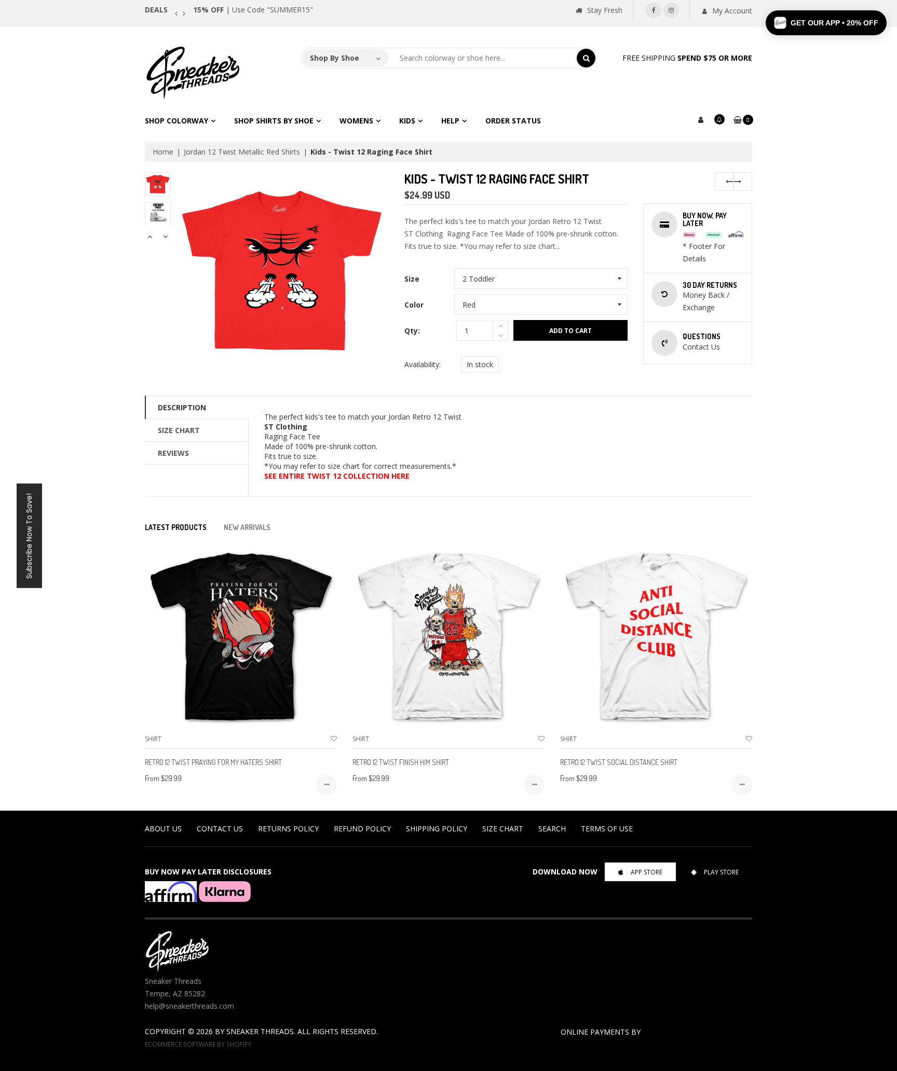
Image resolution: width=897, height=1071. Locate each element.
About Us (163, 828)
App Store (646, 872)
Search (552, 828)
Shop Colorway (176, 121)
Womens (356, 121)
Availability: (422, 364)
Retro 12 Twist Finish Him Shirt (400, 762)
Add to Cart (570, 330)
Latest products (176, 527)
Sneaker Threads (260, 1031)
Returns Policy (288, 828)
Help (450, 121)
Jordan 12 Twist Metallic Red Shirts (242, 152)
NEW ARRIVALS (247, 527)
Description (182, 407)
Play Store (721, 872)
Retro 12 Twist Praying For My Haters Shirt (213, 762)
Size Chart (179, 430)
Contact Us (220, 828)
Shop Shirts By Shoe (274, 121)
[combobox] (482, 58)
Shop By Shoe (334, 58)
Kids (407, 121)
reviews (173, 453)
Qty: (412, 331)
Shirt (153, 738)
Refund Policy (362, 828)
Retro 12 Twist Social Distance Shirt (618, 762)
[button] (826, 22)
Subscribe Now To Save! (29, 535)
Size (411, 279)
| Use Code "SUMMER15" (253, 10)
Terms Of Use (607, 828)
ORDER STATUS (513, 121)
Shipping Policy (436, 828)
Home (163, 152)
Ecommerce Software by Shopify (198, 1044)
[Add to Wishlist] (334, 738)
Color (414, 305)
